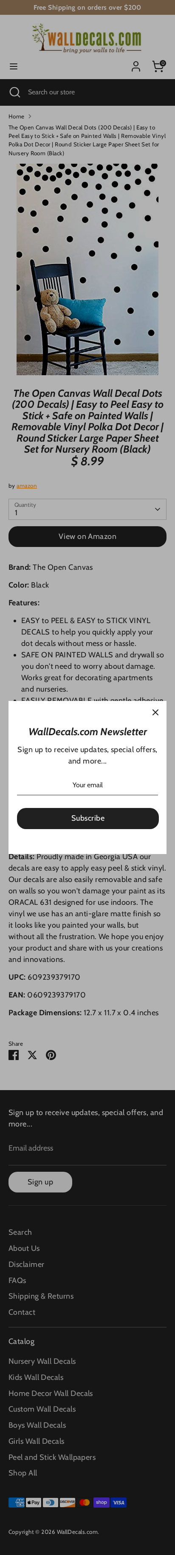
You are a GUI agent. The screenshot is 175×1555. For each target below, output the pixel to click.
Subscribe (87, 818)
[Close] (155, 712)
